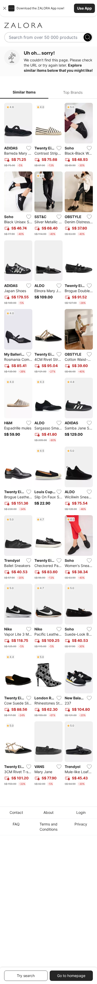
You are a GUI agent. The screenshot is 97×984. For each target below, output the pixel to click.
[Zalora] (48, 25)
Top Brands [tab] (73, 92)
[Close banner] (4, 8)
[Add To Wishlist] (28, 148)
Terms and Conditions (48, 826)
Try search (26, 975)
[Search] (88, 37)
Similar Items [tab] (24, 92)
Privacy (80, 824)
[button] (48, 8)
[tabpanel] (48, 445)
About (48, 812)
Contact (16, 812)
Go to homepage (71, 975)
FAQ (16, 824)
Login (81, 812)
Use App (84, 8)
